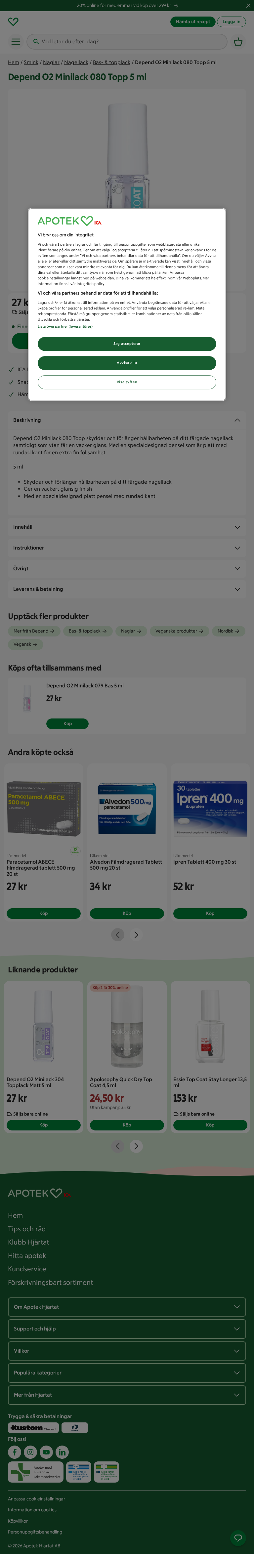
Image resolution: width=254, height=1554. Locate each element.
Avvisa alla (127, 362)
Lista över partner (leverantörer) (65, 326)
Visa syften (127, 382)
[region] (127, 304)
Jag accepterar (127, 343)
